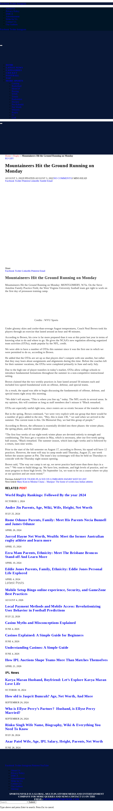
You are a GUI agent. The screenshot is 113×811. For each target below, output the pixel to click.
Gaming (15, 83)
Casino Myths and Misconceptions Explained (40, 623)
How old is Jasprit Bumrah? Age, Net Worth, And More (49, 696)
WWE (15, 94)
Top (8, 78)
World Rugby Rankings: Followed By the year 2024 (45, 495)
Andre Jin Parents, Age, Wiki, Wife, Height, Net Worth (48, 507)
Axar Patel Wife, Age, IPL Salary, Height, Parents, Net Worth (54, 741)
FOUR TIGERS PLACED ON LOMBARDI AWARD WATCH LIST (53, 479)
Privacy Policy (12, 11)
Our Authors (12, 24)
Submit (32, 802)
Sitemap (15, 789)
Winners (15, 110)
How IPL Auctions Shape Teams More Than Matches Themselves (56, 660)
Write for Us (11, 19)
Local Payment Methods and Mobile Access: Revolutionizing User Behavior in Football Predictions (53, 608)
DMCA (9, 14)
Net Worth (16, 107)
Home (9, 65)
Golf (14, 117)
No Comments (63, 178)
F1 (13, 115)
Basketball (16, 86)
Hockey (15, 102)
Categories (14, 70)
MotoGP (16, 88)
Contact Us (11, 22)
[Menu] (1, 45)
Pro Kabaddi (18, 104)
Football (12, 75)
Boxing (15, 91)
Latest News (14, 67)
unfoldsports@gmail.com (61, 799)
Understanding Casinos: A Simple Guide (36, 647)
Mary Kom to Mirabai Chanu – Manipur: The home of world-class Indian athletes (55, 482)
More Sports (14, 81)
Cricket (11, 73)
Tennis (15, 96)
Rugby (15, 112)
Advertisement (12, 16)
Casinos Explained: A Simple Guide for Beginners (44, 635)
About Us (10, 8)
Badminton (17, 99)
